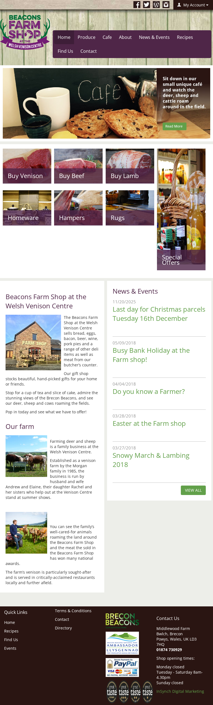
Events (10, 648)
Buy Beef (71, 175)
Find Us (65, 51)
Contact (88, 51)
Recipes (185, 37)
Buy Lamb (125, 175)
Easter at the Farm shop (149, 423)
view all (193, 490)
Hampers (72, 217)
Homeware (23, 217)
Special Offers (172, 259)
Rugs (118, 217)
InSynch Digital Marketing (180, 691)
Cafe (107, 37)
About (125, 37)
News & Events (154, 37)
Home (64, 37)
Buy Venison (25, 175)
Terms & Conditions (73, 610)
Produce (86, 37)
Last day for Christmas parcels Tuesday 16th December (159, 313)
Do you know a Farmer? (149, 391)
